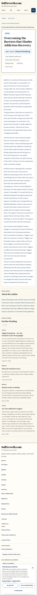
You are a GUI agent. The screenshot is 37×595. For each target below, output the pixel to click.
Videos (3, 485)
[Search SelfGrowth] (11, 10)
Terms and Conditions (8, 535)
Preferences (18, 591)
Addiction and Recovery (10, 23)
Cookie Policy (5, 540)
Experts (3, 470)
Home (4, 18)
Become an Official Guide (9, 514)
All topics (4, 465)
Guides (3, 475)
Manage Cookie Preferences (11, 554)
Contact (4, 519)
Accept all (10, 585)
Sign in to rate (9, 67)
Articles (11, 18)
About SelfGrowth (7, 494)
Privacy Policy (5, 530)
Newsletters (5, 504)
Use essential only (27, 585)
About (3, 10)
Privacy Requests (6, 549)
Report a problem (8, 563)
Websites (4, 499)
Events (3, 509)
